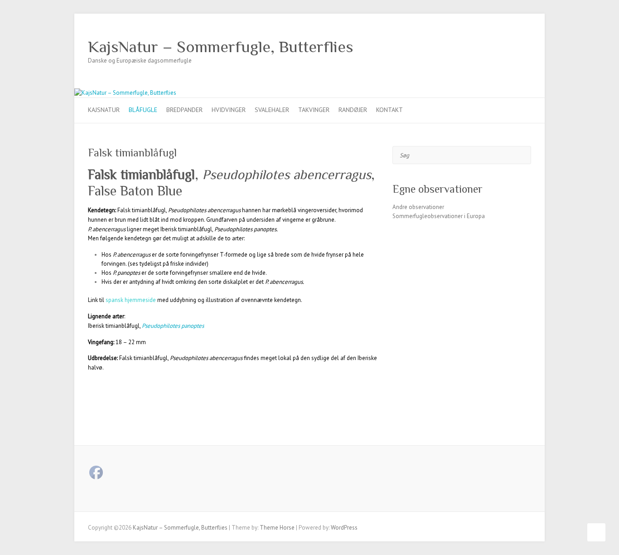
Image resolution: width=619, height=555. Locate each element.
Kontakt (389, 110)
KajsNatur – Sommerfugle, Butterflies (220, 47)
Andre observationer (418, 207)
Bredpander (184, 110)
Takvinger (313, 110)
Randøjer (353, 110)
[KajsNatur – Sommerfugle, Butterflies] (125, 93)
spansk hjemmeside (131, 300)
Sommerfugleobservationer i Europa (438, 216)
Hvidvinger (229, 110)
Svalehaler (272, 110)
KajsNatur (104, 110)
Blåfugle (143, 110)
